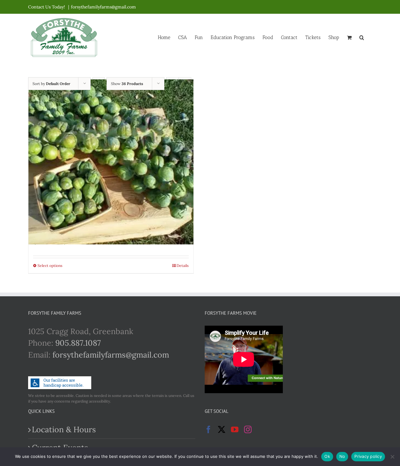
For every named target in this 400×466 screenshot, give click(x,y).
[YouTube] (234, 429)
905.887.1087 (78, 343)
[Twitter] (221, 429)
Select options (50, 265)
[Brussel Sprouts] (110, 162)
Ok (327, 456)
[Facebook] (208, 429)
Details (183, 265)
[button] (361, 37)
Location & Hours (64, 429)
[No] (392, 456)
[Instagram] (248, 429)
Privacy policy (368, 456)
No (342, 456)
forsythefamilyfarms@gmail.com (103, 7)
